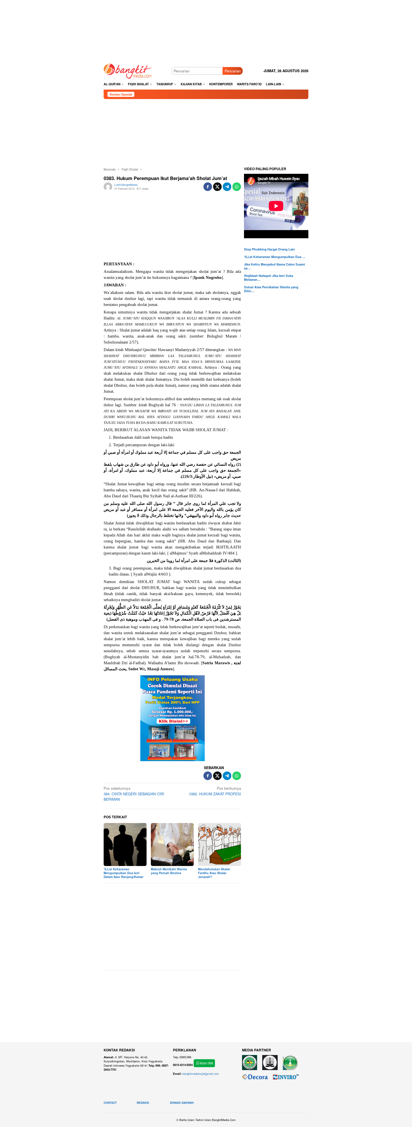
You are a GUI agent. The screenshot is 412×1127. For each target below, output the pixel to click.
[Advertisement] (206, 30)
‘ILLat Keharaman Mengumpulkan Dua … (274, 257)
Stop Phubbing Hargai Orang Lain (269, 249)
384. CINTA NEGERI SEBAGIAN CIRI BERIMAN (134, 793)
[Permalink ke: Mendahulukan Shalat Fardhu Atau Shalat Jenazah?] (219, 844)
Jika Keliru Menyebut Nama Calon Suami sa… (274, 266)
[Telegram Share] (227, 186)
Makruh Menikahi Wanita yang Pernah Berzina (169, 871)
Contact (110, 1103)
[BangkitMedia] (128, 70)
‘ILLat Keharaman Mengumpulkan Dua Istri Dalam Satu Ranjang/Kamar (123, 873)
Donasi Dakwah (182, 1103)
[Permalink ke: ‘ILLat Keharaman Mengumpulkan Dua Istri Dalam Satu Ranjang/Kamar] (125, 844)
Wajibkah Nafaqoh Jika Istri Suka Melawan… (268, 277)
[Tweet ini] (217, 186)
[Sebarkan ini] (207, 186)
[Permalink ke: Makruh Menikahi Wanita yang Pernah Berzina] (172, 844)
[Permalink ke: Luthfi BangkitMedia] (108, 186)
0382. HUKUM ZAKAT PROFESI (215, 790)
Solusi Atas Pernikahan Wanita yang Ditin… (271, 289)
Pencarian (233, 70)
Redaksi (143, 1103)
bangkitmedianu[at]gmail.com (200, 1074)
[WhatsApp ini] (236, 186)
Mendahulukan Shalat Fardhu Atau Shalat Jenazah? (214, 873)
